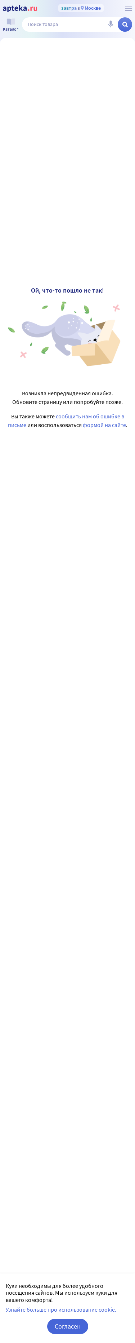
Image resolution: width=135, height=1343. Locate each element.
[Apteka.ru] (20, 8)
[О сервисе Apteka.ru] (128, 8)
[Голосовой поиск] (110, 24)
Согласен (68, 1326)
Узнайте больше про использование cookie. (61, 1309)
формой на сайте (104, 424)
